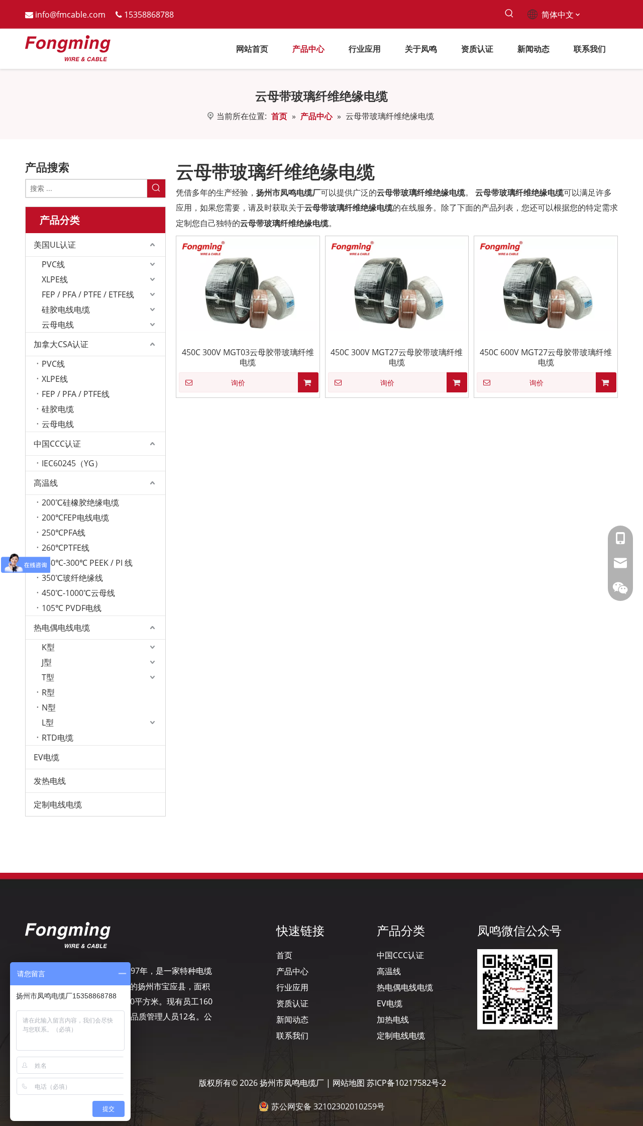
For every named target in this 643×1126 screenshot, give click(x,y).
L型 (48, 722)
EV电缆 (46, 757)
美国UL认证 (55, 244)
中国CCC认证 (57, 443)
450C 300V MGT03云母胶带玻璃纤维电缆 (248, 357)
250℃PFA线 (63, 532)
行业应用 (292, 987)
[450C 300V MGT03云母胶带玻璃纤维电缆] (248, 283)
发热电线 (50, 780)
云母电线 (58, 324)
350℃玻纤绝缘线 (72, 577)
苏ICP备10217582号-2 (406, 1082)
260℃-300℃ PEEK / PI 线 (87, 562)
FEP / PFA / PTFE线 (76, 393)
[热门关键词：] (509, 14)
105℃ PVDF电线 (71, 607)
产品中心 (292, 971)
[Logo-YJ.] (68, 935)
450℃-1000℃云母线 (78, 592)
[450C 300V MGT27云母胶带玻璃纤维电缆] (397, 283)
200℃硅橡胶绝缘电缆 (80, 502)
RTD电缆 (57, 737)
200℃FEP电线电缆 (75, 517)
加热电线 (393, 1019)
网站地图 (349, 1082)
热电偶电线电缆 (62, 627)
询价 (238, 383)
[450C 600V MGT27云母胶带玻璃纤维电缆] (546, 283)
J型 (47, 662)
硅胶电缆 (58, 409)
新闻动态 (292, 1019)
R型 (48, 692)
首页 (284, 955)
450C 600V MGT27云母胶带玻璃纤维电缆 (546, 357)
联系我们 (292, 1035)
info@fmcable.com (70, 14)
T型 (48, 677)
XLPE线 (55, 279)
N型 (49, 707)
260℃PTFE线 (65, 547)
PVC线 (53, 264)
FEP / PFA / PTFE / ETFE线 (88, 294)
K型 (48, 647)
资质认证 (292, 1003)
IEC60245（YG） (72, 463)
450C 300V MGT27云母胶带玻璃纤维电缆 (397, 357)
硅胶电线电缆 (66, 309)
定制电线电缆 (58, 804)
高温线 (46, 482)
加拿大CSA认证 (61, 344)
